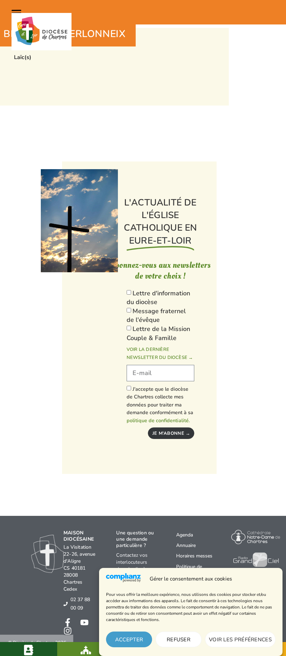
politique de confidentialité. (158, 420)
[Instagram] (67, 631)
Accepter (129, 639)
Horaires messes (194, 556)
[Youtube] (84, 622)
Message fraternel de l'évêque (156, 315)
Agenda (184, 535)
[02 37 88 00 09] (65, 604)
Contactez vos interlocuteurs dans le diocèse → (136, 562)
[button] (18, 12)
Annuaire (186, 545)
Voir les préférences (240, 639)
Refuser (178, 639)
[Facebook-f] (67, 622)
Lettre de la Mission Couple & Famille (158, 333)
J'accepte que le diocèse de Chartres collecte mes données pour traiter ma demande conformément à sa (160, 404)
